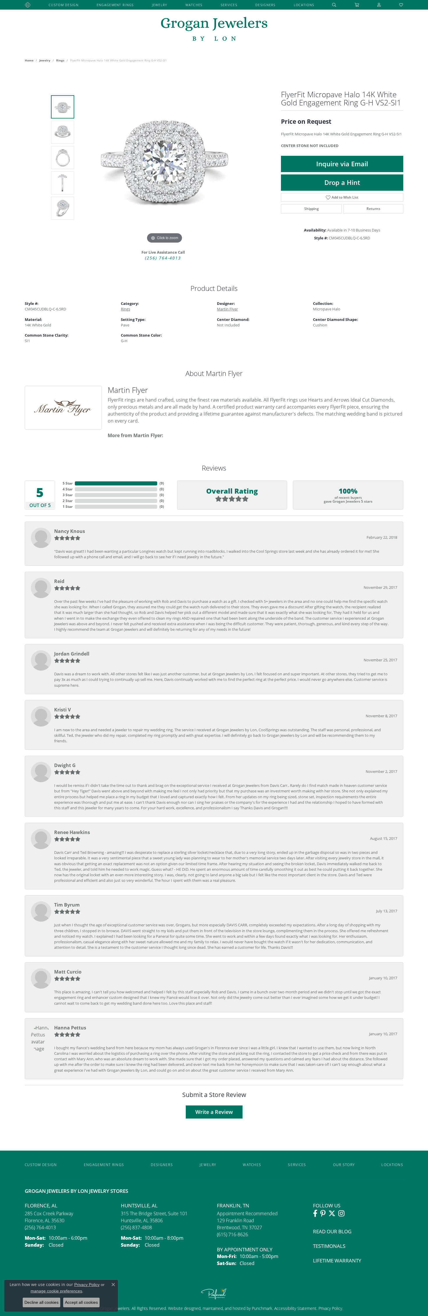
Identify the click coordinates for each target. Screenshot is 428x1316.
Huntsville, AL (139, 1205)
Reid (59, 581)
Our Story (344, 1164)
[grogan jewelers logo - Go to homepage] (214, 30)
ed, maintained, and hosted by (224, 1308)
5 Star (67, 483)
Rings (60, 60)
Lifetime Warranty (337, 1260)
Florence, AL (41, 1205)
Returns (373, 208)
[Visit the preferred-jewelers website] (214, 1293)
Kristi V (62, 709)
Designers (265, 5)
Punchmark (262, 1308)
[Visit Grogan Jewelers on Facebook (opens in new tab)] (315, 1213)
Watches (194, 5)
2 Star (67, 500)
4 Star (67, 489)
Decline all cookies (41, 1302)
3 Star (67, 494)
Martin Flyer (227, 309)
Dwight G (65, 765)
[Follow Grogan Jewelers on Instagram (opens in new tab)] (341, 1213)
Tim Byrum (67, 905)
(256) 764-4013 (163, 258)
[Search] (334, 5)
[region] (164, 157)
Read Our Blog (332, 1231)
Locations (304, 5)
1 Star (67, 506)
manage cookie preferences (56, 1291)
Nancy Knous (69, 531)
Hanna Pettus (70, 1027)
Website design (182, 1308)
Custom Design (64, 5)
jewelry (44, 60)
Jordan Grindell (71, 654)
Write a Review (214, 1111)
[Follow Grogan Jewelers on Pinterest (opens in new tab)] (323, 1213)
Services (229, 5)
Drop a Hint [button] (342, 182)
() (162, 483)
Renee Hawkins (72, 832)
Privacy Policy (329, 1308)
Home (29, 60)
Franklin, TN (233, 1205)
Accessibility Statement (295, 1308)
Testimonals (329, 1246)
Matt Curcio (68, 972)
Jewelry (159, 5)
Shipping (311, 208)
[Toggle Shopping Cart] (357, 5)
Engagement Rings (115, 5)
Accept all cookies (81, 1302)
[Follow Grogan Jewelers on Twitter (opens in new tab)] (331, 1213)
